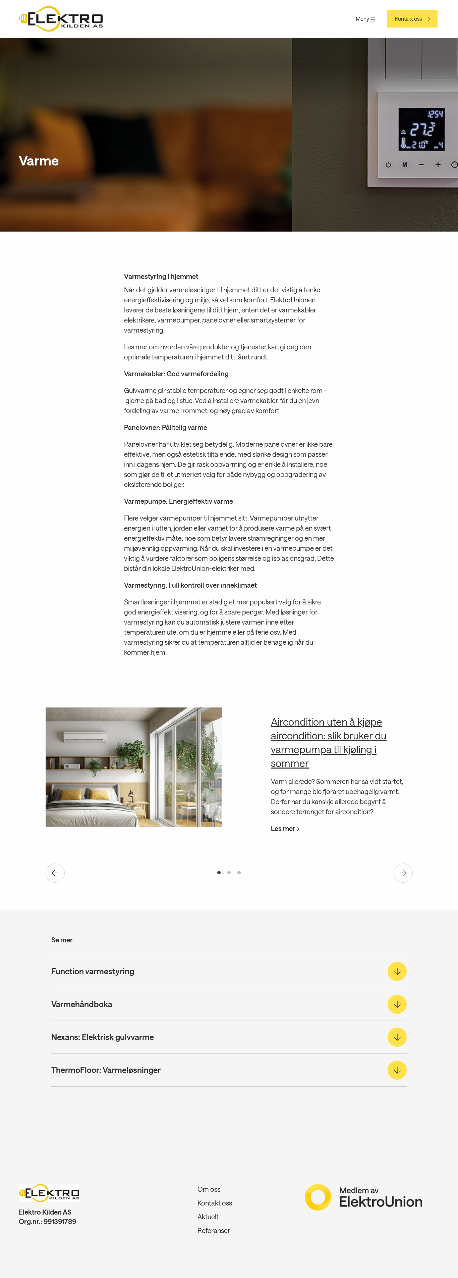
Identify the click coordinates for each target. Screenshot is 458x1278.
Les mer (284, 828)
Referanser (213, 1230)
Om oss (208, 1189)
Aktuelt (208, 1217)
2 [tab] (229, 873)
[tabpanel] (229, 777)
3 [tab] (239, 873)
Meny (363, 18)
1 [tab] (219, 873)
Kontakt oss (408, 18)
